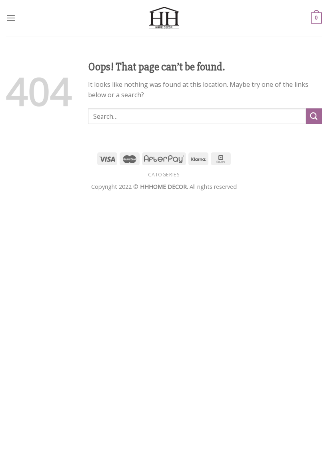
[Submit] (314, 116)
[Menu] (11, 18)
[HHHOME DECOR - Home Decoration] (164, 18)
